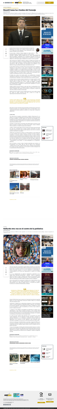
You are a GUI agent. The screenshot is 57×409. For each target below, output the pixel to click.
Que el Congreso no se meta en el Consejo (14, 193)
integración (22, 159)
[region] (47, 106)
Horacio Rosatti (11, 159)
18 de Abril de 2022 (6, 11)
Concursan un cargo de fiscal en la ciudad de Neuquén (49, 134)
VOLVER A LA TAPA (13, 199)
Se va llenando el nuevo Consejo (13, 181)
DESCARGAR (41, 402)
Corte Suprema (26, 159)
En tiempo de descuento (34, 179)
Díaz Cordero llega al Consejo (23, 179)
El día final (22, 192)
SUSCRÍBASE (49, 401)
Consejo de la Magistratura (7, 7)
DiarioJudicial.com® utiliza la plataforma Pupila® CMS (46, 408)
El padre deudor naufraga (48, 138)
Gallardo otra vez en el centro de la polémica (49, 130)
